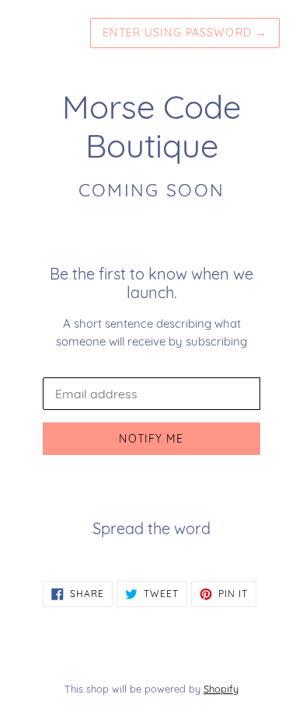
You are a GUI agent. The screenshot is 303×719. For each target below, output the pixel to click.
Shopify (221, 689)
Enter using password (185, 33)
